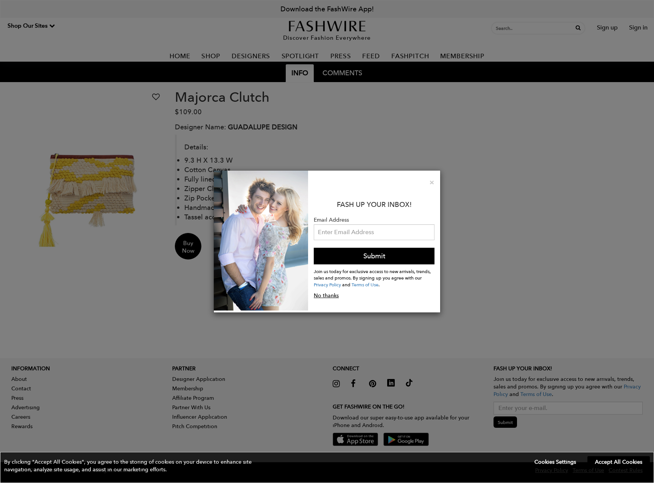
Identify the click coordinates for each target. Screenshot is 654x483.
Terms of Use (365, 284)
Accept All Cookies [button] (618, 461)
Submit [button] (374, 256)
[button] (327, 467)
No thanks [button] (326, 295)
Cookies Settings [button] (555, 461)
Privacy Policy (327, 284)
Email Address (331, 219)
